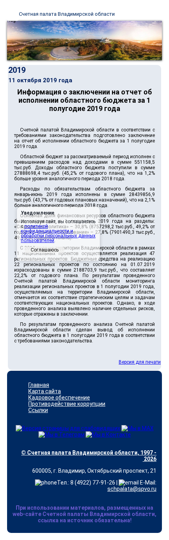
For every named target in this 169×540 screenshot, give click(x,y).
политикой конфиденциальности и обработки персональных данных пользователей (58, 233)
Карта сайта (44, 391)
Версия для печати (140, 362)
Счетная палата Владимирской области (67, 14)
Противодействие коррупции (66, 404)
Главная (38, 385)
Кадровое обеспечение (59, 397)
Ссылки (38, 410)
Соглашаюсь (45, 250)
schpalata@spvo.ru (131, 489)
